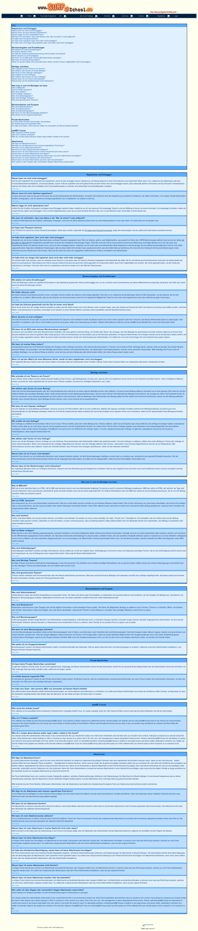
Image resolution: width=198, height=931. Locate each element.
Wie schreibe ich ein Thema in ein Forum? (28, 69)
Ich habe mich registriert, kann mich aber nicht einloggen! (34, 41)
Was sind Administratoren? (22, 107)
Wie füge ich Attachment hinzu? (24, 144)
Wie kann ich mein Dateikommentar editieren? (30, 150)
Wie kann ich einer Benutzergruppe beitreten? (30, 113)
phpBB (46, 927)
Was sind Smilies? (19, 92)
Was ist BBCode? (19, 88)
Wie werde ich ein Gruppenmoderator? (27, 115)
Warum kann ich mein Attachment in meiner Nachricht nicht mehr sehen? (40, 152)
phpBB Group (76, 711)
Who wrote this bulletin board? (24, 133)
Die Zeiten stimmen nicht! (22, 52)
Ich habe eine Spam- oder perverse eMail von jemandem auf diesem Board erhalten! (45, 126)
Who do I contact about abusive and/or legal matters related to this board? (41, 137)
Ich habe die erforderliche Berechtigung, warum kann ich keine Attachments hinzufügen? (46, 156)
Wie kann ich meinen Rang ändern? (26, 60)
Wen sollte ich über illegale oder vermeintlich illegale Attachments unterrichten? (43, 162)
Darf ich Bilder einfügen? (21, 94)
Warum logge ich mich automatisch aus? (28, 35)
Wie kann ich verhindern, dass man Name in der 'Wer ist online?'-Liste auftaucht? (43, 37)
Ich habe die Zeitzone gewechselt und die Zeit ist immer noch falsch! (38, 54)
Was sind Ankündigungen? (22, 96)
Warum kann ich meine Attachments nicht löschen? (32, 158)
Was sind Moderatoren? (21, 109)
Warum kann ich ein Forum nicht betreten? (28, 79)
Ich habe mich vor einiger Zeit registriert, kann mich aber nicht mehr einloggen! (42, 43)
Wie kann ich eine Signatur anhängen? (27, 73)
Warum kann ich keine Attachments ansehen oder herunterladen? (37, 160)
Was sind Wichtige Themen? (23, 98)
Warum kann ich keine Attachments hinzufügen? (31, 154)
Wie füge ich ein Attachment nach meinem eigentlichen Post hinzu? (38, 146)
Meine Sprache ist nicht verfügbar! (25, 56)
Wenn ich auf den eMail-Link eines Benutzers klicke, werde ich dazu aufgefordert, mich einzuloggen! (51, 62)
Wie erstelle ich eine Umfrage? (24, 75)
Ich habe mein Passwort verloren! (25, 39)
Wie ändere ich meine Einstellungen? (26, 50)
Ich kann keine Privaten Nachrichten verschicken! (31, 122)
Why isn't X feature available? (23, 135)
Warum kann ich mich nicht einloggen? (27, 31)
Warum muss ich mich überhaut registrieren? (29, 33)
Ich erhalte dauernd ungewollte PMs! (26, 124)
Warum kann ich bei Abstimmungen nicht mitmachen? (33, 81)
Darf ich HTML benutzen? (22, 90)
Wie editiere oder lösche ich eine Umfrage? (29, 77)
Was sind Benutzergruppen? (23, 111)
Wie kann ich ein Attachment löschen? (27, 148)
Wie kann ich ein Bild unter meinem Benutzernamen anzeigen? (36, 58)
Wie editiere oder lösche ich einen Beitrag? (29, 71)
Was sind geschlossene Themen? (25, 100)
